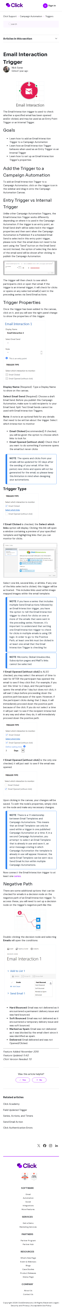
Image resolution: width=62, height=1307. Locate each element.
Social (28, 1202)
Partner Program (28, 1240)
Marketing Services (28, 1227)
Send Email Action (13, 1121)
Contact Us (28, 1294)
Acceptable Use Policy (41, 1305)
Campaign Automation (31, 16)
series (17, 876)
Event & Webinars (28, 1261)
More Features (28, 1209)
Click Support (10, 16)
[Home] (14, 9)
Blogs (28, 1265)
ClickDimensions (25, 1302)
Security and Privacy (20, 1305)
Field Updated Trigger (15, 1110)
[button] (45, 5)
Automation (28, 1198)
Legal (55, 1302)
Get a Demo (28, 1223)
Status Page (28, 1277)
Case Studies (28, 1269)
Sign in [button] (52, 5)
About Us (28, 1290)
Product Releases (28, 1273)
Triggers (49, 16)
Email (28, 1194)
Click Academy (11, 1104)
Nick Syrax (17, 67)
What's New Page (28, 1258)
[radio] (23, 1080)
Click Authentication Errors (18, 1127)
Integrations (28, 1205)
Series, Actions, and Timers (18, 1115)
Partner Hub (28, 1244)
